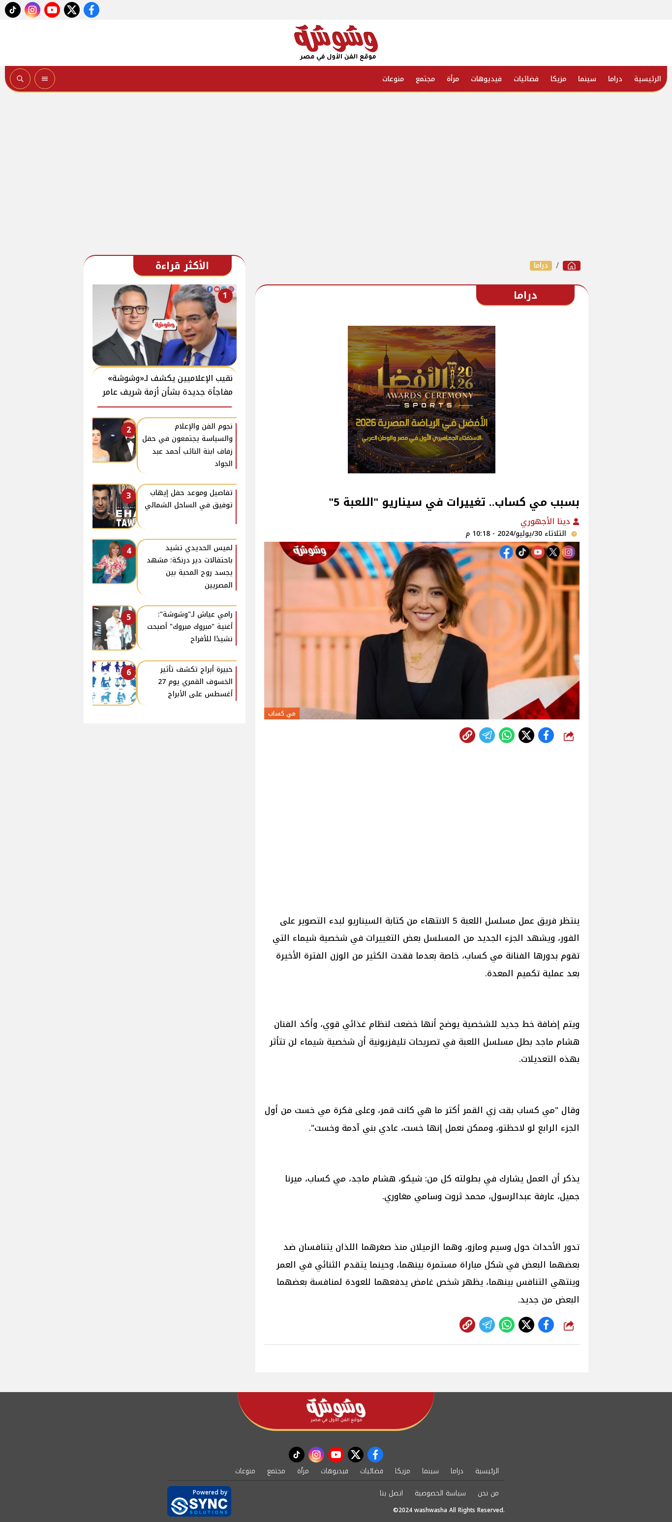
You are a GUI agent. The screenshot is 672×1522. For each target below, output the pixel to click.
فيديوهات (486, 79)
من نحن (488, 1493)
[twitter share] (526, 735)
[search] (20, 78)
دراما (615, 79)
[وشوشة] (336, 43)
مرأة (453, 79)
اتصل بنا (391, 1493)
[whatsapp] (467, 735)
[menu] (44, 78)
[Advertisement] (336, 176)
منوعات (393, 79)
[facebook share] (546, 735)
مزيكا (558, 79)
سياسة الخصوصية (440, 1493)
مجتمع (425, 79)
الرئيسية (647, 79)
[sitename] (336, 1410)
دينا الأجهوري (546, 521)
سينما (587, 79)
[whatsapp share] (507, 735)
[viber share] (487, 735)
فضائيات (526, 79)
